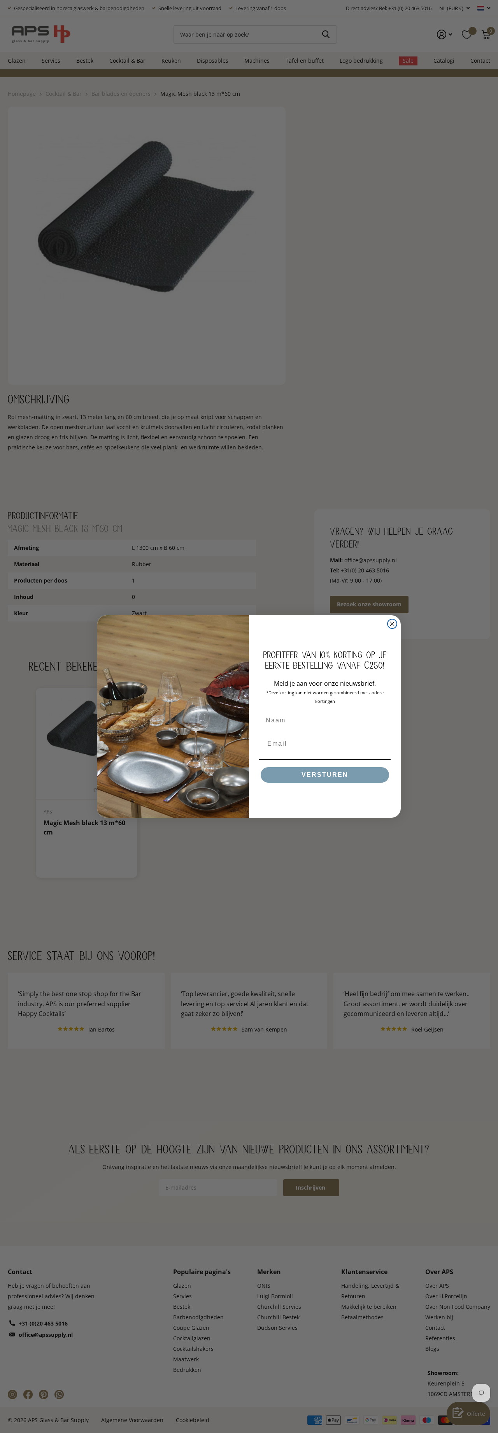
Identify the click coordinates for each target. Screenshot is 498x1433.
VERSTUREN (325, 774)
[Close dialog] (392, 623)
